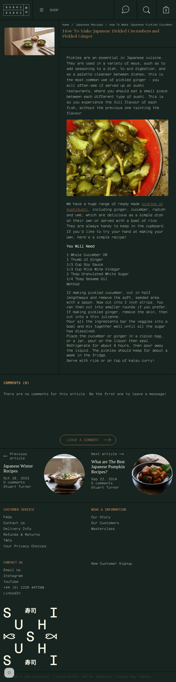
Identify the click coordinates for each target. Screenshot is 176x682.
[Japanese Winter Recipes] (64, 474)
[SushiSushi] (16, 10)
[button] (146, 10)
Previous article (18, 456)
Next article (104, 454)
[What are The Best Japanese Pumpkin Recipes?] (152, 474)
